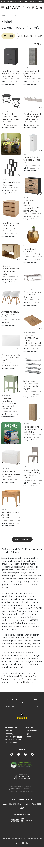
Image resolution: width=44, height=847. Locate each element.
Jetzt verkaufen (11, 743)
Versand (27, 737)
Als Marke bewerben (12, 740)
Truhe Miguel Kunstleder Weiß (10, 473)
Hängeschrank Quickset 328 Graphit (31, 73)
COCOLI (3, 16)
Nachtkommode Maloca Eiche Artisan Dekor (10, 225)
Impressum (6, 838)
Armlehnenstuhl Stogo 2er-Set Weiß (10, 314)
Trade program (12, 737)
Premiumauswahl (30, 679)
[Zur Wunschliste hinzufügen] (18, 64)
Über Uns (8, 731)
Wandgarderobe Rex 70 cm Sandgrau (32, 294)
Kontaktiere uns (30, 731)
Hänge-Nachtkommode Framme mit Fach (10, 270)
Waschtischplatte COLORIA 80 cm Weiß (11, 357)
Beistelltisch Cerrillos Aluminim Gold (31, 251)
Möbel (15, 16)
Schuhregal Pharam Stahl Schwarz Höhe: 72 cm (31, 385)
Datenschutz (32, 838)
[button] (2, 7)
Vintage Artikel (8, 679)
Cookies (39, 838)
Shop (10, 16)
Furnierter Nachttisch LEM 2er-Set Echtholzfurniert (32, 339)
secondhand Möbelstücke (24, 682)
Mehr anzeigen (22, 539)
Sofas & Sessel (25, 36)
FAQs (26, 734)
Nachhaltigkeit (10, 734)
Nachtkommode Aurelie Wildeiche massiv (11, 515)
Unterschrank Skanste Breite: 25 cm (31, 160)
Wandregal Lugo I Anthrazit (10, 183)
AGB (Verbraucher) (16, 838)
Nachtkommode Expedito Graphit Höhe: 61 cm (10, 73)
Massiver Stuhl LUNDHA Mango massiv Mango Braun (32, 474)
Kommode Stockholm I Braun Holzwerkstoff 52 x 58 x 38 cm (32, 205)
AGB (25, 838)
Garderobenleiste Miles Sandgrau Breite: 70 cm (32, 116)
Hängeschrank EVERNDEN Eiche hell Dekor (33, 429)
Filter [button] (39, 44)
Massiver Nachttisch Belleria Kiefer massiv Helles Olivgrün (8, 403)
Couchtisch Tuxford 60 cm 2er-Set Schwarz (10, 116)
